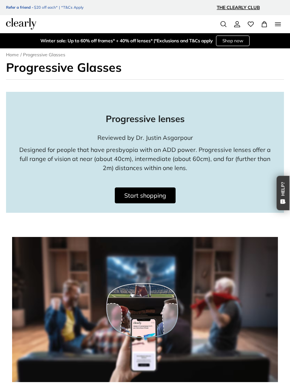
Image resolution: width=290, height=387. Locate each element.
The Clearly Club (238, 7)
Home (12, 54)
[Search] (224, 24)
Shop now (232, 40)
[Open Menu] (278, 24)
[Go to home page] (21, 23)
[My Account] (237, 24)
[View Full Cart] (264, 24)
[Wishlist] (251, 24)
